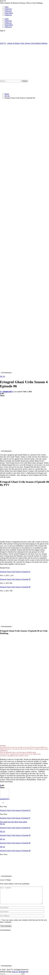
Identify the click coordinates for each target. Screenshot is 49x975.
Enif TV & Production (20, 972)
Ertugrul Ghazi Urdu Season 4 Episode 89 (15, 587)
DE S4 (2, 376)
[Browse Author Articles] (4, 797)
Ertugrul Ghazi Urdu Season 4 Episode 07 (15, 818)
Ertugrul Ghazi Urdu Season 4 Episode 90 (15, 579)
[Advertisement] (19, 62)
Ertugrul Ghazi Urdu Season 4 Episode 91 (15, 572)
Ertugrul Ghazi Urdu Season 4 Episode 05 (15, 810)
